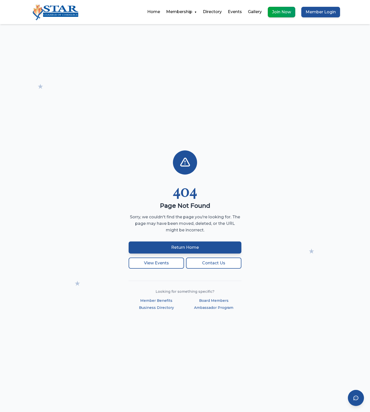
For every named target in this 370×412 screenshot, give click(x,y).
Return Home (185, 247)
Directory (212, 11)
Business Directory (156, 307)
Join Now (281, 12)
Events (235, 11)
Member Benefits (156, 300)
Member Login (321, 12)
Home (153, 11)
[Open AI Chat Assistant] (356, 398)
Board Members (214, 300)
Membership (181, 11)
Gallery (255, 11)
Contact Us (213, 263)
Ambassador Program (213, 307)
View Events (156, 263)
